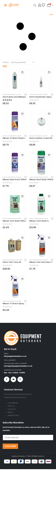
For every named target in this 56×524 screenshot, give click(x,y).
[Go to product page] (15, 80)
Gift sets (19, 260)
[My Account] (40, 5)
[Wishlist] (43, 5)
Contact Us (12, 409)
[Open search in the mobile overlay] (34, 5)
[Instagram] (20, 379)
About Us (11, 406)
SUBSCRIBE (10, 446)
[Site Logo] (13, 5)
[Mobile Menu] (5, 5)
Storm (18, 94)
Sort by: (6, 62)
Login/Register (13, 403)
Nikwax (18, 136)
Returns (10, 412)
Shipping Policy (13, 415)
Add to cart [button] (22, 72)
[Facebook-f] (6, 379)
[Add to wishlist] (25, 94)
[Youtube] (13, 379)
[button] (28, 36)
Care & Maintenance (9, 94)
